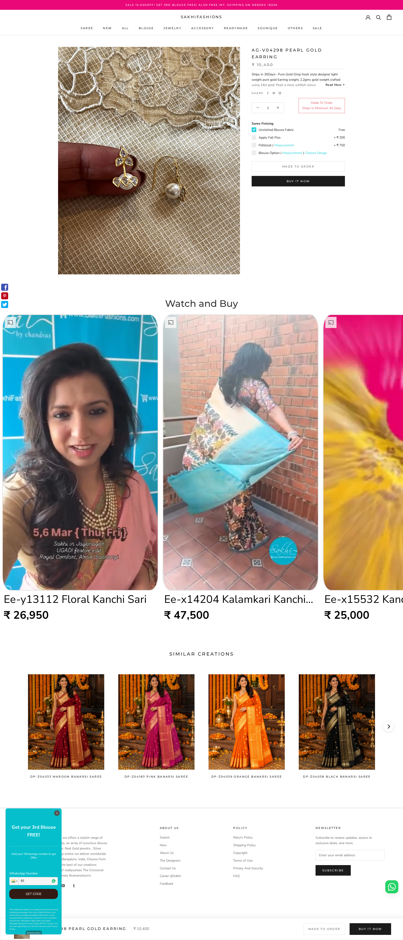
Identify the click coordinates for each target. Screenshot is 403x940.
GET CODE (34, 894)
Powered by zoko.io (34, 932)
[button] (14, 881)
